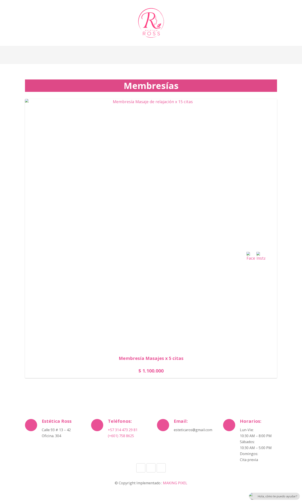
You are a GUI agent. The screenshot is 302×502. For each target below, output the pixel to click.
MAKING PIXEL (175, 483)
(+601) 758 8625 (121, 435)
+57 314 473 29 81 (123, 429)
